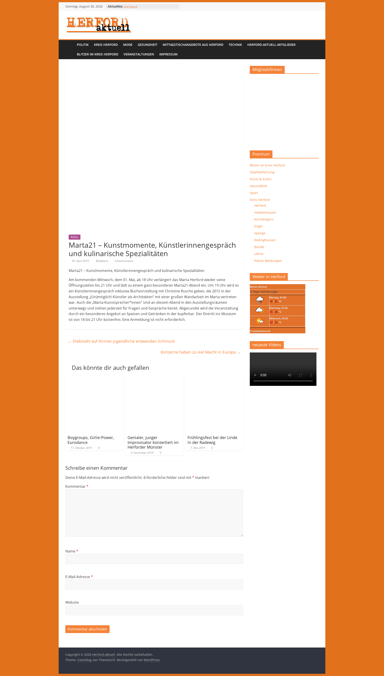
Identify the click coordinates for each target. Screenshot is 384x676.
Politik (83, 45)
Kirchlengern (264, 219)
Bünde (259, 247)
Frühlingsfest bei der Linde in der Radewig (212, 440)
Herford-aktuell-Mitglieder (271, 45)
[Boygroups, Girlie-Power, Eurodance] (94, 377)
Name (71, 551)
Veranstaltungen (139, 54)
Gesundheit (147, 45)
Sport (254, 193)
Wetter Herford (258, 286)
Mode (127, 45)
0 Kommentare (123, 261)
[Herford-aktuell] (69, 49)
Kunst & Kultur (261, 179)
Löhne (258, 254)
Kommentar (76, 486)
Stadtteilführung (262, 172)
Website (72, 602)
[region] (284, 110)
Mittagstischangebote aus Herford (193, 45)
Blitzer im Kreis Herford (97, 54)
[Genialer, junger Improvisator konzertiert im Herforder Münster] (154, 377)
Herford (260, 205)
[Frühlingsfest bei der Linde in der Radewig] (214, 377)
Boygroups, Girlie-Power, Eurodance (91, 440)
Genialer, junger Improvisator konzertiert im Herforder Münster (153, 442)
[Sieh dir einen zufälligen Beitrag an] (314, 49)
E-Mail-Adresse (79, 576)
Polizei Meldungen (268, 261)
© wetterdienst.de (260, 331)
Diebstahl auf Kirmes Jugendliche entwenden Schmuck (121, 341)
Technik (235, 45)
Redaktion (102, 261)
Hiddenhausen (265, 212)
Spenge (259, 233)
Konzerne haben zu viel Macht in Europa (201, 352)
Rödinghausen (265, 240)
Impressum (168, 54)
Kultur (74, 237)
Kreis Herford (106, 45)
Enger (258, 226)
